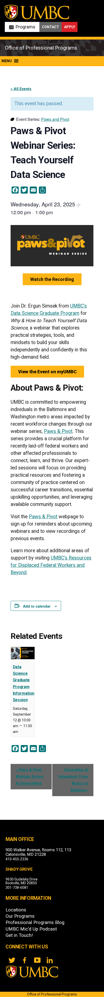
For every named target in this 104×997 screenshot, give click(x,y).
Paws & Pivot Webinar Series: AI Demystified (30, 776)
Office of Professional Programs (41, 48)
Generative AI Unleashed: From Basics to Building (73, 779)
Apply (69, 27)
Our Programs (20, 916)
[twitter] (12, 960)
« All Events (21, 89)
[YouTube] (37, 960)
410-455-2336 (17, 859)
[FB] (24, 960)
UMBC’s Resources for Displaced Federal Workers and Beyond (51, 565)
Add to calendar (36, 606)
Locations (16, 910)
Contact (50, 27)
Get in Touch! (19, 935)
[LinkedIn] (49, 960)
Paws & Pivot (58, 431)
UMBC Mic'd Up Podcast (31, 929)
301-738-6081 (17, 887)
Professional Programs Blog (35, 922)
